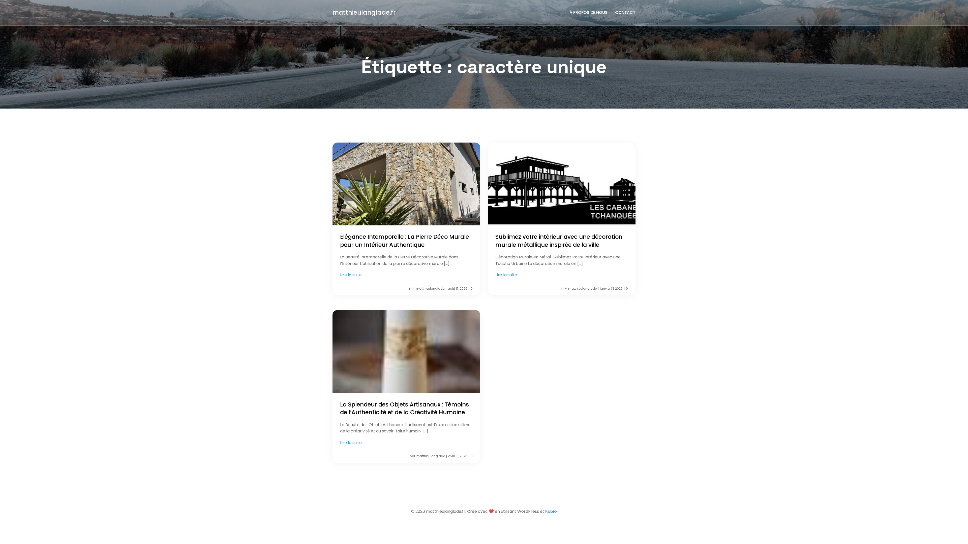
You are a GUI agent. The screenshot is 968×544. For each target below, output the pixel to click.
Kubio (551, 511)
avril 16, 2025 (457, 456)
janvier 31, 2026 (611, 288)
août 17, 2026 (457, 288)
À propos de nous (588, 12)
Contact (625, 12)
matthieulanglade (430, 288)
